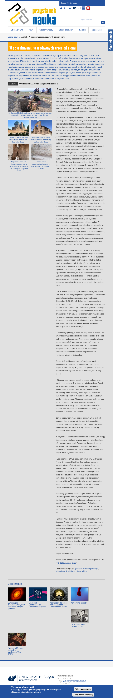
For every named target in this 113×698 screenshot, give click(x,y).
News (31, 30)
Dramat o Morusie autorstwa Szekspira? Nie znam (15, 651)
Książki (82, 30)
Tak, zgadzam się (83, 689)
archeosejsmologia (90, 569)
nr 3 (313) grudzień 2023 (66, 563)
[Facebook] (83, 9)
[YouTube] (88, 9)
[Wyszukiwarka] (103, 22)
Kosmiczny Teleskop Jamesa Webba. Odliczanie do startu (59, 605)
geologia (78, 569)
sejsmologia (60, 571)
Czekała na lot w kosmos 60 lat (78, 625)
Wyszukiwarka (86, 20)
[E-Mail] (79, 9)
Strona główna (17, 30)
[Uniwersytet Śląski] (74, 9)
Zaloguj (63, 3)
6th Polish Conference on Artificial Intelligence (37, 605)
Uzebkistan (70, 571)
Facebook (110, 40)
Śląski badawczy (66, 30)
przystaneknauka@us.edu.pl (74, 681)
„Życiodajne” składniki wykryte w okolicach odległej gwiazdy (16, 606)
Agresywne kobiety (79, 603)
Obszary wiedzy (46, 30)
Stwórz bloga (72, 3)
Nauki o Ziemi (82, 571)
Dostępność (97, 30)
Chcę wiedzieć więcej (83, 695)
